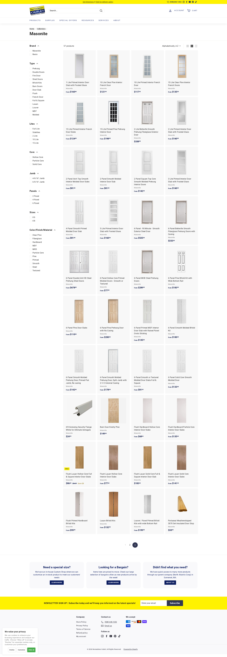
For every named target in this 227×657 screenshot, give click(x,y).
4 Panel (36, 200)
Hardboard (37, 242)
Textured (36, 270)
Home (32, 29)
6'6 (34, 217)
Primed (36, 260)
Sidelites (36, 132)
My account (81, 636)
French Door (38, 97)
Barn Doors (37, 86)
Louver (35, 107)
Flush (35, 93)
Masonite (37, 51)
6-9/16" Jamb (39, 182)
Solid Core (37, 164)
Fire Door (37, 76)
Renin (35, 54)
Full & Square (38, 100)
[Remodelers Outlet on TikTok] (119, 636)
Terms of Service (83, 629)
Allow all (31, 650)
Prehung (36, 68)
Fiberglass (37, 238)
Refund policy (81, 633)
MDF (35, 111)
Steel (35, 267)
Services (104, 20)
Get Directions (88, 2)
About (117, 20)
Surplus (50, 20)
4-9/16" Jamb (39, 178)
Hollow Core (38, 157)
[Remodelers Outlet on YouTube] (111, 636)
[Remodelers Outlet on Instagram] (102, 636)
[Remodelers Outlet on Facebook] (106, 636)
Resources (88, 20)
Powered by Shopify (131, 649)
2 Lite (35, 136)
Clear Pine (37, 235)
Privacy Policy (82, 626)
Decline (11, 650)
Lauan (35, 104)
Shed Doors (38, 79)
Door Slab (37, 90)
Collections (41, 29)
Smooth (36, 263)
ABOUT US (170, 582)
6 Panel (36, 203)
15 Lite (36, 143)
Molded (36, 115)
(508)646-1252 (175, 2)
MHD (35, 249)
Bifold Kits (37, 83)
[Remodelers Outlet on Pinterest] (115, 636)
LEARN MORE (56, 582)
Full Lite (36, 129)
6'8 (34, 221)
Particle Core (38, 161)
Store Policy (81, 622)
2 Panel (36, 196)
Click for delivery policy (104, 2)
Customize (21, 650)
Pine (34, 256)
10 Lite (36, 139)
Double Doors (38, 72)
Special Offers (68, 20)
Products (35, 20)
